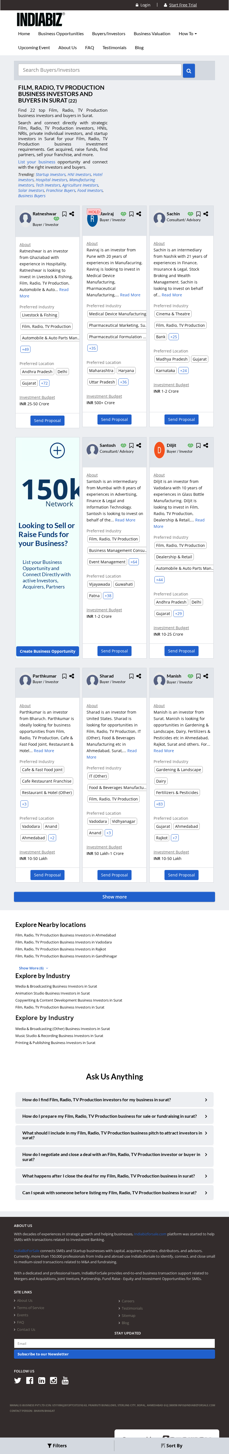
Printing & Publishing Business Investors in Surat (55, 1042)
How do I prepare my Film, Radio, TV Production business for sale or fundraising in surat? (109, 1116)
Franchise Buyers (60, 190)
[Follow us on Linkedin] (43, 1380)
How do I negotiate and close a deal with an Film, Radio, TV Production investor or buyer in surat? (111, 1157)
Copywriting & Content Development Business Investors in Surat (68, 1000)
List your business (38, 162)
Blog (139, 47)
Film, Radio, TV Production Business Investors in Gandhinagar (66, 956)
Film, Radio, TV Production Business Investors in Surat (59, 1007)
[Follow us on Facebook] (31, 1380)
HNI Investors (79, 174)
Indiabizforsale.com (150, 1233)
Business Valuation (152, 33)
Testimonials (114, 47)
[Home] (41, 24)
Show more (114, 897)
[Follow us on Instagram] (55, 1380)
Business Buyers (32, 195)
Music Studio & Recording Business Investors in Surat (59, 1035)
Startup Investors (51, 174)
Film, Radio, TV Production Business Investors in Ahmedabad (65, 935)
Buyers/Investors (108, 33)
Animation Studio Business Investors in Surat (52, 993)
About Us (67, 47)
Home (24, 33)
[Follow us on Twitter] (19, 1380)
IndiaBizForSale (26, 1250)
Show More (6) (31, 968)
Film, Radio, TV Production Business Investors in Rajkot (60, 949)
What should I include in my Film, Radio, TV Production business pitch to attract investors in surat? (112, 1135)
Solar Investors (31, 190)
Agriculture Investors (80, 185)
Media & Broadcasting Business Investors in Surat (56, 986)
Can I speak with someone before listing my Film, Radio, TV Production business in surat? (109, 1192)
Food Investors (90, 190)
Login (144, 5)
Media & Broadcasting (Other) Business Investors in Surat (62, 1028)
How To (186, 33)
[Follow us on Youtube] (67, 1380)
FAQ (89, 47)
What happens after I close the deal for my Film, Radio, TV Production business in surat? (108, 1175)
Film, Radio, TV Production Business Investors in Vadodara (63, 942)
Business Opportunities (61, 33)
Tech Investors (48, 185)
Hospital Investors (51, 179)
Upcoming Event (34, 47)
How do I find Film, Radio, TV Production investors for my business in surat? (96, 1099)
